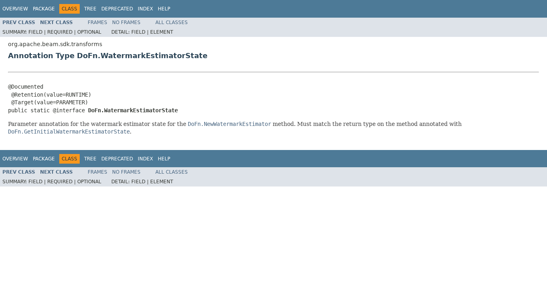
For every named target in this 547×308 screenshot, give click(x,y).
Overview (15, 9)
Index (145, 9)
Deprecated (117, 9)
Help (164, 9)
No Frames (126, 22)
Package (44, 9)
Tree (90, 9)
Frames (97, 22)
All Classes (171, 22)
